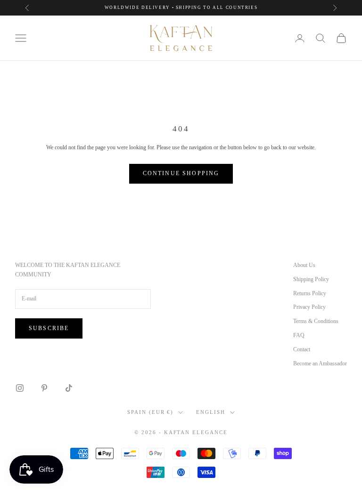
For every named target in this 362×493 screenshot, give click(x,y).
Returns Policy (309, 293)
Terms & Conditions (315, 321)
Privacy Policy (309, 307)
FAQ (298, 335)
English (210, 412)
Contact (301, 349)
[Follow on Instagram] (20, 388)
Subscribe (49, 328)
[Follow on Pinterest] (44, 388)
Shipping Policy (311, 279)
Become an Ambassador (320, 363)
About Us (304, 265)
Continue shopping (181, 173)
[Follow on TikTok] (69, 388)
